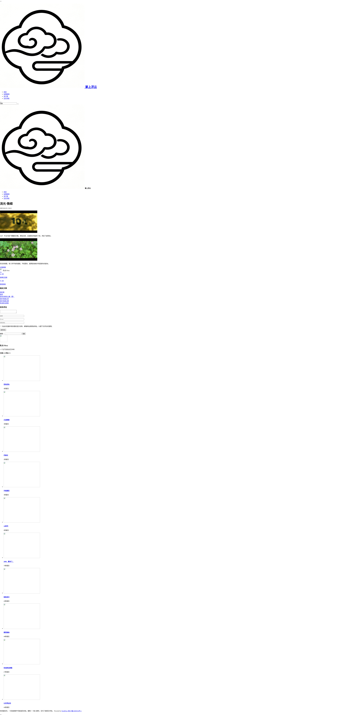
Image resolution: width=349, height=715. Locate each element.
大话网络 (6, 420)
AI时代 (6, 526)
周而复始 (6, 632)
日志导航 (6, 98)
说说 (5, 92)
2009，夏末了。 (9, 561)
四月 (1, 294)
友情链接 (6, 94)
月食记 (6, 455)
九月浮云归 (7, 703)
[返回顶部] (0, 714)
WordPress (64, 711)
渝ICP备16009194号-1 (75, 711)
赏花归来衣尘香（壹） (7, 296)
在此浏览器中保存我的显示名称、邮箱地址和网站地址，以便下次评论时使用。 (27, 326)
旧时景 (2, 292)
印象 (1, 267)
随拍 (4, 267)
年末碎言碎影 (4, 303)
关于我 (6, 96)
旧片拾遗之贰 (4, 299)
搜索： (2, 333)
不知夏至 (6, 490)
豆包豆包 (6, 384)
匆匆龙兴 (6, 597)
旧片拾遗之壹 (4, 301)
